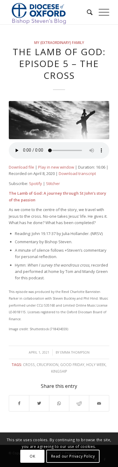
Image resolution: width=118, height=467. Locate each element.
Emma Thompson (75, 352)
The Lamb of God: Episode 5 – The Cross (59, 63)
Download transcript (77, 173)
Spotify (35, 183)
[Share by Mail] (99, 403)
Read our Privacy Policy (73, 456)
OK (32, 456)
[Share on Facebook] (19, 403)
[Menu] (101, 12)
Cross (29, 364)
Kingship (59, 371)
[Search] (87, 12)
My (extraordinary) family (59, 42)
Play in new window (56, 167)
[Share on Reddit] (79, 403)
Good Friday (72, 364)
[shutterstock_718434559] (59, 120)
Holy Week (96, 364)
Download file (21, 167)
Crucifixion (47, 364)
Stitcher (53, 183)
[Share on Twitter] (39, 403)
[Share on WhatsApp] (59, 403)
